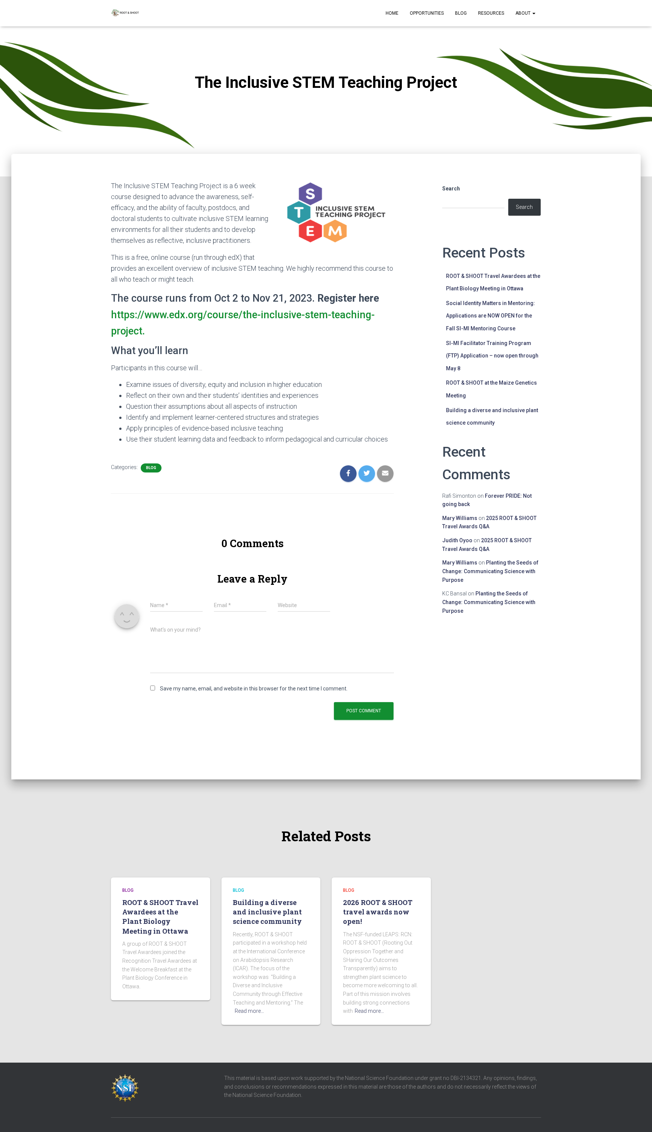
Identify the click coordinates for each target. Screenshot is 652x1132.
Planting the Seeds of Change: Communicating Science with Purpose (490, 571)
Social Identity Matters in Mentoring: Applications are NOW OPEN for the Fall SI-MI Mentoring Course (490, 315)
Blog (461, 13)
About (523, 13)
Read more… (249, 1011)
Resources (491, 13)
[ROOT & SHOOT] (125, 13)
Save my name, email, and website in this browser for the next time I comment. (254, 689)
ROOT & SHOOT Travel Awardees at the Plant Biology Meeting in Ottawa (160, 917)
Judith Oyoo (457, 540)
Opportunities (427, 13)
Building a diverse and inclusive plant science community (267, 912)
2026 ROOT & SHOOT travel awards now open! (377, 912)
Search (451, 189)
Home (392, 13)
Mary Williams (459, 518)
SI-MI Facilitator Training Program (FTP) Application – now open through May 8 (492, 355)
